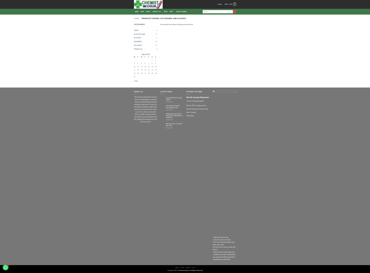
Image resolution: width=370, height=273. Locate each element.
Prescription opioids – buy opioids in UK (173, 106)
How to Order (181, 11)
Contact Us (156, 11)
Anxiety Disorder (139, 34)
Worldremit (190, 116)
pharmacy (137, 104)
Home (137, 11)
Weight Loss (138, 49)
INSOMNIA (138, 41)
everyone (153, 99)
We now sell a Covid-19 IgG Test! (174, 124)
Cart (171, 11)
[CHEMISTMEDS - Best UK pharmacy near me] (148, 4)
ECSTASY (137, 38)
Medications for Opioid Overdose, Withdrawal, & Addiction (174, 115)
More (228, 259)
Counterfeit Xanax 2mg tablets (174, 98)
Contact (188, 267)
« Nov (136, 81)
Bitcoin (188, 105)
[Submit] (234, 11)
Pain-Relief (138, 45)
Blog (166, 11)
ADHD (136, 30)
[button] (219, 4)
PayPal (188, 109)
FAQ (194, 267)
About (148, 11)
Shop (142, 11)
